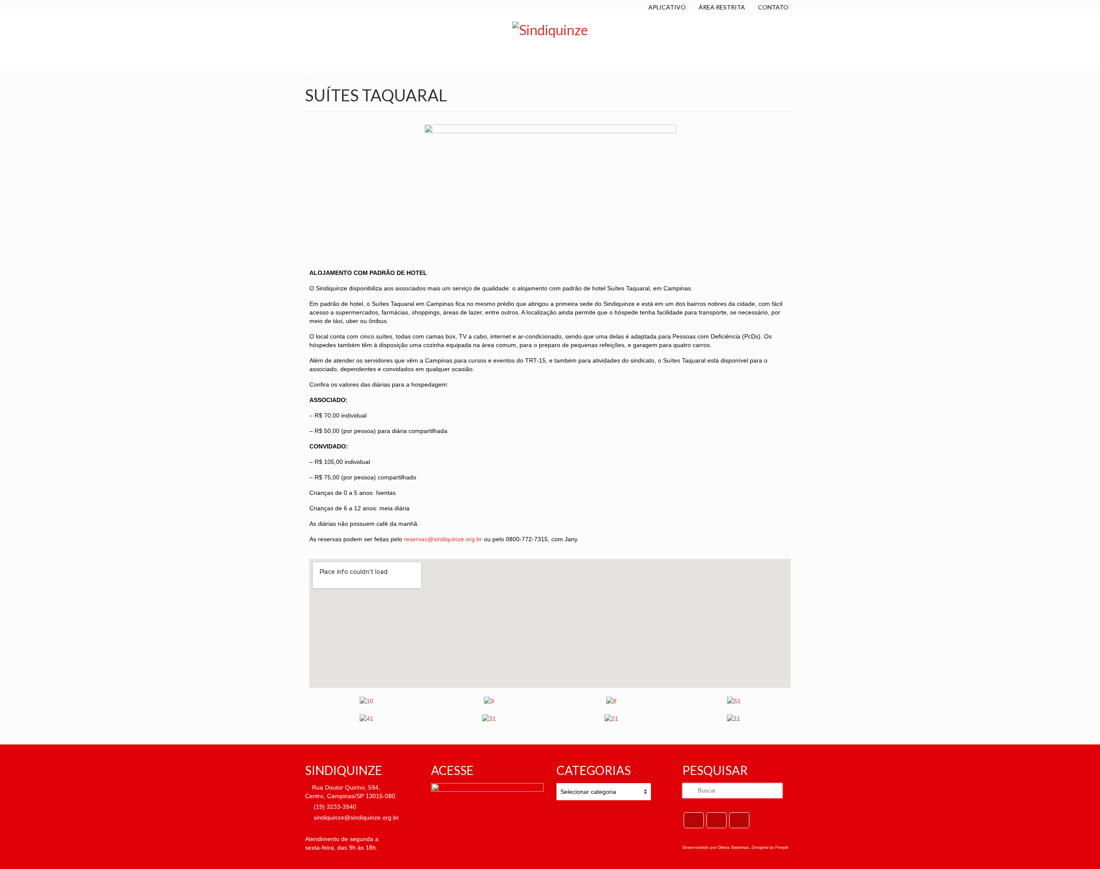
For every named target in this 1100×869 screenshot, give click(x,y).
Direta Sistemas (733, 847)
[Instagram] (739, 820)
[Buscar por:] (732, 790)
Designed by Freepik (770, 847)
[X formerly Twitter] (716, 820)
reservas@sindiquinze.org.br (444, 539)
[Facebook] (694, 820)
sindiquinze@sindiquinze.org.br (355, 817)
